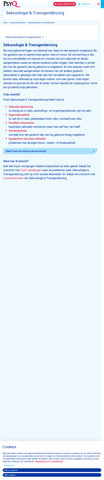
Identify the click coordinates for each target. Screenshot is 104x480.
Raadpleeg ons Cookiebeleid (49, 461)
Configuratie (9, 465)
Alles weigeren (10, 475)
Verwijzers (85, 4)
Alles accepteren (10, 470)
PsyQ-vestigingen (30, 170)
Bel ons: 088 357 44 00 (66, 4)
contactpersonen (13, 178)
